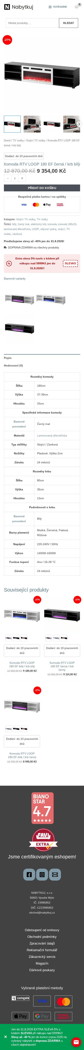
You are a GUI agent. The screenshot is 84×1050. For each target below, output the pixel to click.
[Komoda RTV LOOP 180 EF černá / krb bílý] (24, 638)
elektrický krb (38, 224)
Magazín (42, 963)
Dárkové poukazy (42, 970)
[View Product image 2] (32, 124)
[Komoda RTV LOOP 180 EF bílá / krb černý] (8, 638)
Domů (7, 140)
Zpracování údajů (42, 943)
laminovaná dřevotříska (17, 229)
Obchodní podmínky (42, 937)
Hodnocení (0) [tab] (13, 365)
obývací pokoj (48, 229)
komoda (52, 224)
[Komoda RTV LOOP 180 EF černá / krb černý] (16, 638)
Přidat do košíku (42, 188)
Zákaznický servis (42, 957)
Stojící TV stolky (35, 140)
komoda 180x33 (67, 224)
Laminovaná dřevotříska (52, 435)
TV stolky (18, 140)
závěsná (17, 234)
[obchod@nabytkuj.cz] (55, 875)
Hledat (68, 23)
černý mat (23, 224)
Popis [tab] (8, 357)
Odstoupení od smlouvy (42, 930)
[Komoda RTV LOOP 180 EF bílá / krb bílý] (56, 638)
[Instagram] (42, 875)
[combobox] (32, 23)
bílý (14, 224)
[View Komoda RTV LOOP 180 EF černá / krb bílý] (12, 124)
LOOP (35, 229)
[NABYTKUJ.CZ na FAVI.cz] (43, 839)
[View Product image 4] (71, 124)
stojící (61, 229)
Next (79, 124)
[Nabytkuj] (29, 875)
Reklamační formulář (42, 950)
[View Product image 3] (52, 124)
